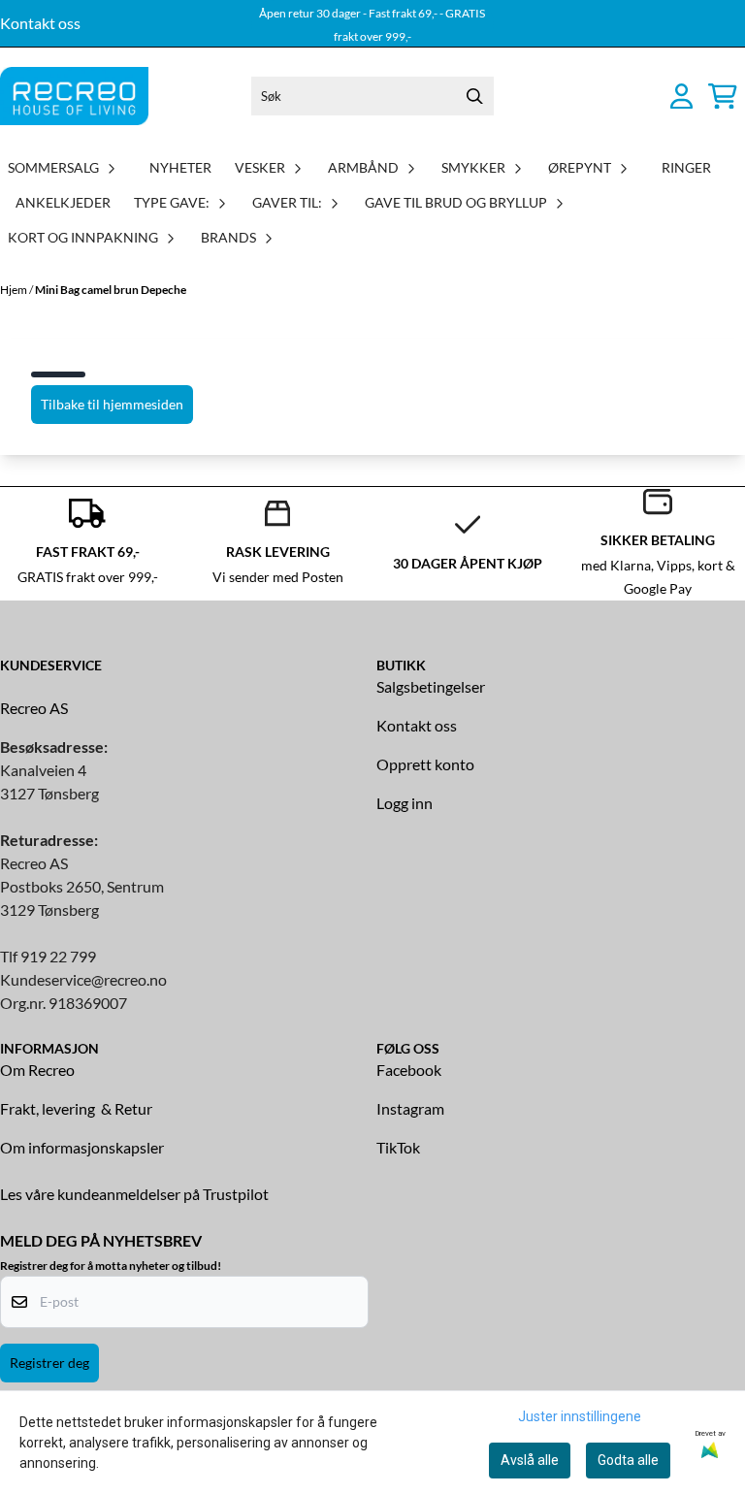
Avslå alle (530, 1460)
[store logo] (74, 96)
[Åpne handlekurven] (722, 96)
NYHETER (180, 167)
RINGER (686, 167)
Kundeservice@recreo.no (83, 979)
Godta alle (628, 1460)
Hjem (14, 289)
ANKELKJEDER (63, 202)
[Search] (474, 96)
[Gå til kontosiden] (681, 96)
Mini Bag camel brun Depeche (110, 289)
